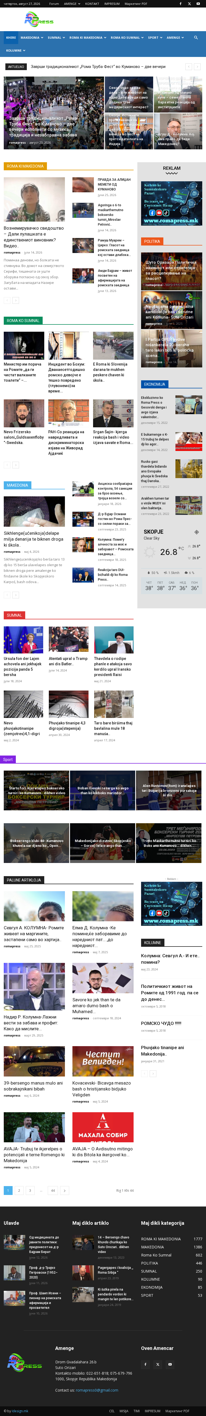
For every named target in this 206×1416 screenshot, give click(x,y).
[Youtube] (198, 4)
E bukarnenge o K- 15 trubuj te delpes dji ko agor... (155, 439)
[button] (195, 37)
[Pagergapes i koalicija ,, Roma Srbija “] (83, 1272)
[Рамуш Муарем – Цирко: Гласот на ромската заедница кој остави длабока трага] (83, 245)
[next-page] (15, 300)
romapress (17, 142)
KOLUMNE (13, 50)
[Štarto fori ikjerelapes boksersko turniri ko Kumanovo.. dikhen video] (36, 791)
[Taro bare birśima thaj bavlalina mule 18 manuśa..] (114, 704)
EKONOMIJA (154, 384)
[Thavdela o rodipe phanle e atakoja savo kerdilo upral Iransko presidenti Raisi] (114, 639)
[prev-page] (7, 300)
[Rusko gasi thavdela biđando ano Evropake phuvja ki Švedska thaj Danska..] (188, 468)
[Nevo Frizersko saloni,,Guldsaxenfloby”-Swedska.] (24, 413)
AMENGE (70, 4)
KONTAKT (92, 4)
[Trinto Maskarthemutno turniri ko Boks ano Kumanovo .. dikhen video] (168, 843)
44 (53, 1190)
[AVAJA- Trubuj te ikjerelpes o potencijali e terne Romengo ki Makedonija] (34, 1127)
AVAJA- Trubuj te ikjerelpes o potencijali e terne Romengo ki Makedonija (34, 1154)
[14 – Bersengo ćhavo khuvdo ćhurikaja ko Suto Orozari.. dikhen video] (83, 1242)
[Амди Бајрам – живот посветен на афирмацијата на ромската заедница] (83, 275)
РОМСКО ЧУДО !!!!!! (161, 1023)
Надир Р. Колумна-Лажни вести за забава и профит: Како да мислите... (31, 1022)
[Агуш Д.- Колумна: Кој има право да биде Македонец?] (178, 131)
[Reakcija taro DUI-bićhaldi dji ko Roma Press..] (83, 575)
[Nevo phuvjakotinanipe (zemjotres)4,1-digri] (23, 704)
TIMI (137, 1411)
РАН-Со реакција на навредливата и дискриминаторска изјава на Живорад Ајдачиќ (66, 443)
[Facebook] (180, 4)
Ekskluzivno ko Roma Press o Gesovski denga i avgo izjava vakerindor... (154, 407)
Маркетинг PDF (136, 4)
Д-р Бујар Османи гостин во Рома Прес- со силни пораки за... (115, 519)
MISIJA (124, 1411)
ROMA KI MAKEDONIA (85, 37)
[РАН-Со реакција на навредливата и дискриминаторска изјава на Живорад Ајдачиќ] (68, 413)
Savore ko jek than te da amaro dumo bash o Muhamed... (96, 1005)
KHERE (11, 37)
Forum (54, 4)
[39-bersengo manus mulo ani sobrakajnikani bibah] (34, 1061)
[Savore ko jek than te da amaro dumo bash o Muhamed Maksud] (103, 978)
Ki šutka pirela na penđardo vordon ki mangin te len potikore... (116, 1294)
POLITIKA (152, 241)
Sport (8, 759)
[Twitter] (189, 4)
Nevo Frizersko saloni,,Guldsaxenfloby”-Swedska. (24, 437)
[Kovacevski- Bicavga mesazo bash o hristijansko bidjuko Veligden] (103, 1061)
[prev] (188, 66)
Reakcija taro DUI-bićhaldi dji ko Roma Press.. (113, 574)
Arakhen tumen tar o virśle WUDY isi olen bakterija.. (155, 503)
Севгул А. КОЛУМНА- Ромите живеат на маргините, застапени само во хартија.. (34, 933)
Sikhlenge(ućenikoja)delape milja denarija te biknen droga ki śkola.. (33, 539)
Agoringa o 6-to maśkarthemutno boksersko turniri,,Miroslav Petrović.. (110, 214)
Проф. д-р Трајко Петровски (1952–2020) (43, 1272)
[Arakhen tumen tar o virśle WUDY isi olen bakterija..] (188, 505)
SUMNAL (54, 37)
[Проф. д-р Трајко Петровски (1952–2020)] (14, 1272)
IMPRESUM (112, 4)
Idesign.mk (20, 1411)
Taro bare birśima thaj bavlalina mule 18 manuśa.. (113, 728)
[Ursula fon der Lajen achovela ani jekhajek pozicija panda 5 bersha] (23, 639)
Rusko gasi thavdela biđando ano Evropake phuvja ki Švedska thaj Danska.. (154, 471)
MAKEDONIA (30, 37)
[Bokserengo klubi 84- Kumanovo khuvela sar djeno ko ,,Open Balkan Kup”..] (36, 843)
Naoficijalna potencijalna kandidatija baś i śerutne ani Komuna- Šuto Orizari (169, 312)
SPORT (153, 37)
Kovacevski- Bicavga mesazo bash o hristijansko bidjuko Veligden (101, 1088)
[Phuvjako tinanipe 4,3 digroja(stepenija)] (68, 704)
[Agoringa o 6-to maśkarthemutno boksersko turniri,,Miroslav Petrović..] (83, 210)
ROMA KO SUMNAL (125, 37)
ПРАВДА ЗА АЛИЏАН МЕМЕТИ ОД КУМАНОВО (114, 184)
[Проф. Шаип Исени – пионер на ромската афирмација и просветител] (14, 1298)
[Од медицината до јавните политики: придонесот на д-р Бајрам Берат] (14, 1242)
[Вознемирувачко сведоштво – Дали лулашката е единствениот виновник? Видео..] (34, 199)
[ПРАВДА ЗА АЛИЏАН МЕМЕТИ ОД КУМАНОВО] (83, 184)
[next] (197, 66)
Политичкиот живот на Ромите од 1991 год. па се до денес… (169, 993)
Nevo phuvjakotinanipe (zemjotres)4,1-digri (22, 728)
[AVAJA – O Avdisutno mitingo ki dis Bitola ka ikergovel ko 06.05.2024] (103, 1127)
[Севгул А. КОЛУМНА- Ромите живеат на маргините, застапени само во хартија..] (34, 906)
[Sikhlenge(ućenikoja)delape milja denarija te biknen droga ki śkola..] (34, 511)
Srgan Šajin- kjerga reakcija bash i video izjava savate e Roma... (113, 437)
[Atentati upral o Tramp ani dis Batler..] (68, 639)
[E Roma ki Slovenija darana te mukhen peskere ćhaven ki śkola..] (113, 346)
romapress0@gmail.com (97, 1390)
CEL (112, 1411)
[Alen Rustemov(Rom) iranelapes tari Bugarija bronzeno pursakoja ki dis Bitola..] (168, 791)
